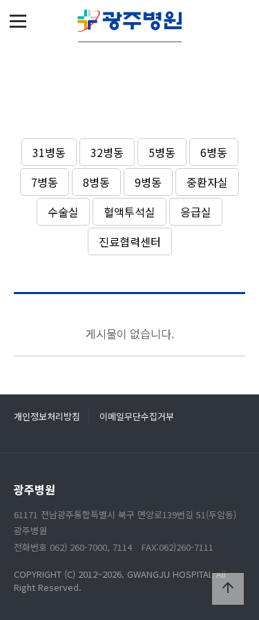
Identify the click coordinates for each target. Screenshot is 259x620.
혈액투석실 (129, 211)
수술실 (63, 211)
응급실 (195, 211)
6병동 (213, 152)
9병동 (148, 182)
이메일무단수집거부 (136, 416)
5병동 (161, 152)
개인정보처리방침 (47, 416)
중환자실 (207, 182)
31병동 (49, 152)
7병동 (44, 182)
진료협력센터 (130, 241)
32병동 (107, 152)
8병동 (96, 182)
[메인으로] (129, 21)
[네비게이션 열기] (18, 21)
